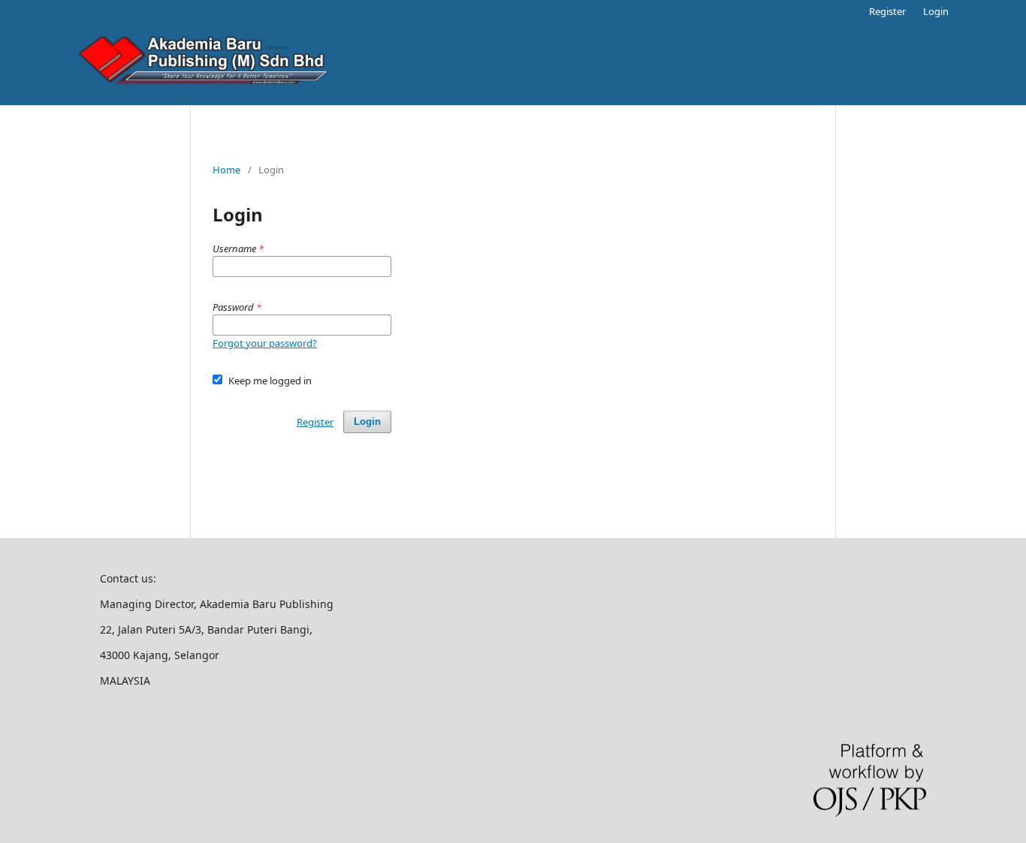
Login (936, 11)
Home (226, 169)
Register (887, 11)
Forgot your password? (265, 343)
